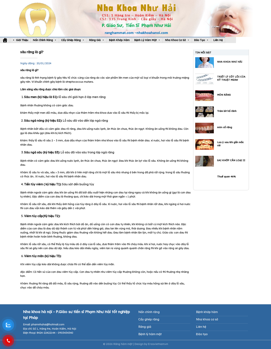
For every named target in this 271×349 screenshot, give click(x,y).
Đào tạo (199, 40)
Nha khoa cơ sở (175, 40)
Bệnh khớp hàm (119, 40)
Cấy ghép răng (71, 40)
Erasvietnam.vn (158, 344)
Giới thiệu (22, 40)
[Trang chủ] (5, 40)
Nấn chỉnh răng (43, 40)
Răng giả (95, 40)
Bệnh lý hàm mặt (145, 40)
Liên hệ (218, 40)
